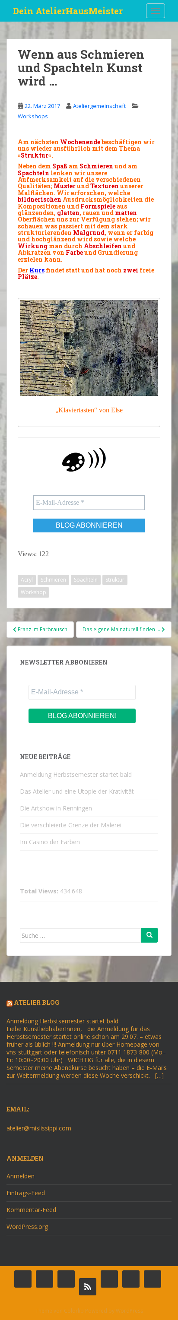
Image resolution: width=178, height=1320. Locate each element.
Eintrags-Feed (25, 1193)
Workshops (33, 116)
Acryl (27, 579)
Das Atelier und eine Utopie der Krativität (77, 791)
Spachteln (86, 579)
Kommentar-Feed (31, 1210)
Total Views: (40, 891)
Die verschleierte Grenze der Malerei (70, 825)
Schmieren (53, 579)
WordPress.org (27, 1226)
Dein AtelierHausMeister (68, 10)
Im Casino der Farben (50, 842)
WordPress (129, 1310)
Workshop (33, 592)
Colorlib (74, 1310)
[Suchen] (149, 935)
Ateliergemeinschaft (99, 106)
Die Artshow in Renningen (56, 808)
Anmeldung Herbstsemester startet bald (76, 774)
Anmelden (20, 1176)
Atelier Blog (36, 1002)
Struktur (114, 579)
